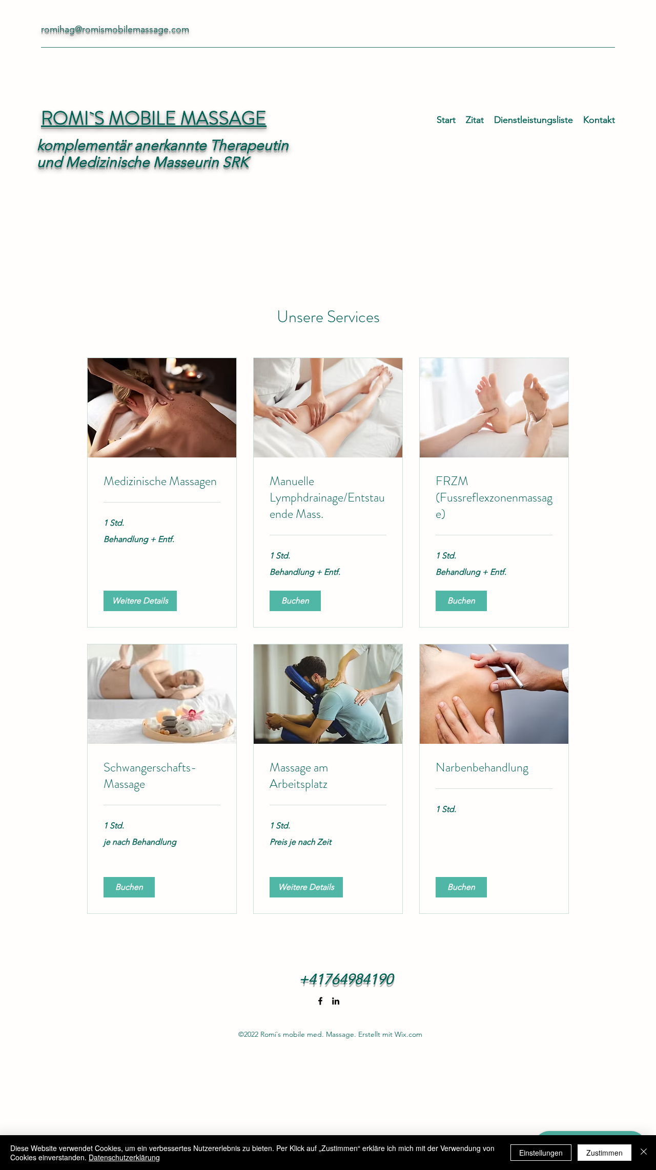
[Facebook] (320, 1001)
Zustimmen (604, 1152)
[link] (162, 481)
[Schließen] (644, 1152)
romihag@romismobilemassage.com (115, 29)
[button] (140, 601)
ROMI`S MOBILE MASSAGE (153, 118)
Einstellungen (541, 1152)
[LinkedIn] (336, 1001)
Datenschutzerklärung (124, 1157)
